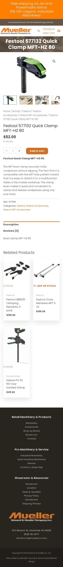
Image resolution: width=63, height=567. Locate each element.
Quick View (16, 289)
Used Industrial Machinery (31, 459)
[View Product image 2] (26, 100)
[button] (54, 61)
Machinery (31, 423)
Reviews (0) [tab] (11, 230)
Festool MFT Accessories (33, 115)
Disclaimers (31, 499)
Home (6, 111)
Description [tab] (11, 224)
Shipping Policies (31, 503)
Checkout (49, 29)
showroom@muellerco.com (31, 538)
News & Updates (32, 491)
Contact (31, 438)
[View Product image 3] (42, 100)
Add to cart (37, 151)
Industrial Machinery (31, 455)
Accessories (31, 426)
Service (31, 463)
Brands (16, 111)
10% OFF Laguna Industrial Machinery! (31, 13)
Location (31, 487)
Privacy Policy (31, 495)
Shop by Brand (31, 430)
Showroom (31, 434)
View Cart (49, 33)
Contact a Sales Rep (31, 467)
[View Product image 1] (10, 100)
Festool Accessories (37, 205)
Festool (27, 111)
